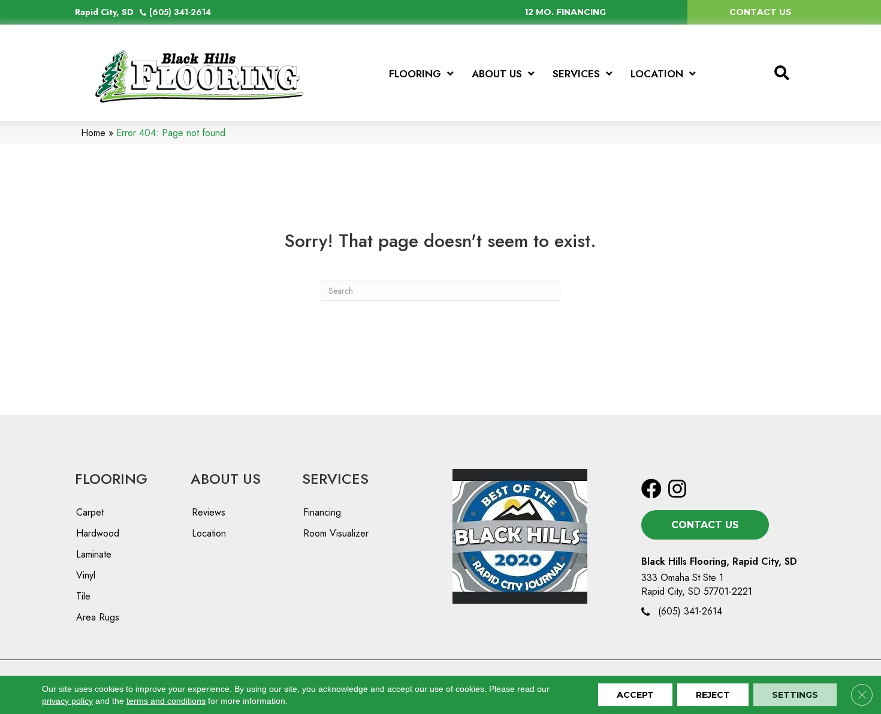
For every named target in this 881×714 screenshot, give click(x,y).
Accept (635, 694)
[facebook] (651, 489)
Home (93, 133)
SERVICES (335, 478)
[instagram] (677, 489)
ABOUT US (226, 478)
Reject (713, 694)
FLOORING (111, 478)
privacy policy (67, 701)
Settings (795, 694)
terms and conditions (166, 701)
